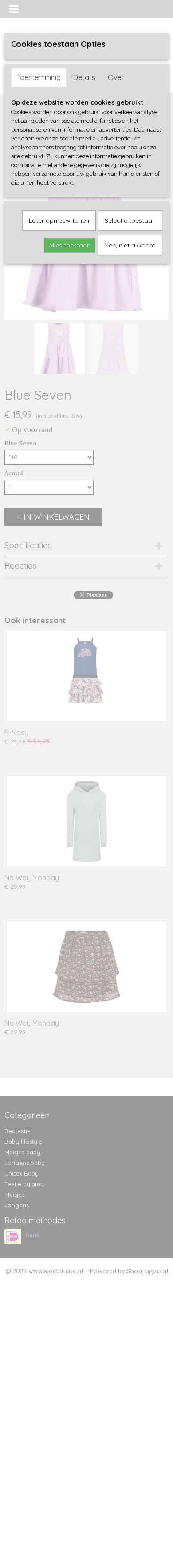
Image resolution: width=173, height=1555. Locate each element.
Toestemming (39, 77)
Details (84, 77)
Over (116, 77)
